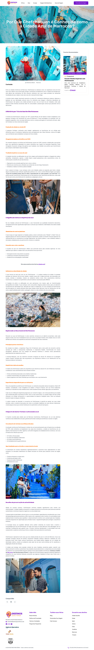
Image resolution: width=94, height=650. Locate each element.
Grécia (73, 624)
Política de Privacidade (35, 618)
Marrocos (10, 552)
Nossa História (33, 615)
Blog (51, 615)
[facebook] (11, 602)
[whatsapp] (15, 602)
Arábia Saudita (76, 615)
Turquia (74, 635)
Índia (73, 626)
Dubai (73, 618)
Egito (73, 621)
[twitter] (7, 602)
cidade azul (41, 264)
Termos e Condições (34, 621)
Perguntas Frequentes (35, 624)
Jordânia (74, 629)
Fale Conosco (53, 621)
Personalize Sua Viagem (56, 618)
